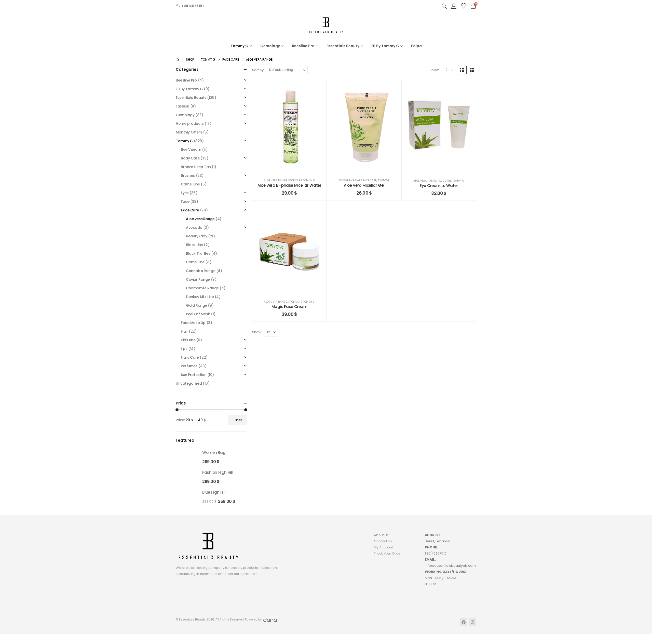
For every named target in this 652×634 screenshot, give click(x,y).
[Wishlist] (463, 5)
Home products (190, 123)
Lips (184, 348)
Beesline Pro (303, 45)
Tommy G (239, 45)
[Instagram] (472, 622)
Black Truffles (198, 253)
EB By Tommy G (385, 45)
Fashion (182, 106)
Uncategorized (189, 383)
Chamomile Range (202, 288)
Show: (435, 70)
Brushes (188, 175)
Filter (238, 420)
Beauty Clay (196, 236)
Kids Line (188, 340)
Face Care (295, 180)
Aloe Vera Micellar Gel (364, 185)
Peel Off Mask (198, 314)
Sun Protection (193, 374)
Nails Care (190, 357)
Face (185, 201)
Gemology (270, 45)
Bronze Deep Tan (196, 166)
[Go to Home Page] (177, 60)
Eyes (184, 192)
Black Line (194, 244)
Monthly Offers (189, 132)
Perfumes (189, 366)
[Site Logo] (326, 25)
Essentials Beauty (343, 45)
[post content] (289, 126)
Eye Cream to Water (439, 185)
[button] (444, 6)
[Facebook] (463, 622)
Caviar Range (198, 279)
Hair (184, 331)
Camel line (195, 262)
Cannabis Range (200, 270)
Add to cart (304, 168)
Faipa (416, 45)
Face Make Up (193, 322)
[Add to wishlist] (319, 87)
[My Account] (454, 6)
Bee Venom (191, 149)
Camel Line (190, 184)
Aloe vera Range (275, 180)
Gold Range (196, 305)
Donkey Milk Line (200, 296)
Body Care (190, 158)
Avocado (194, 227)
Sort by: (258, 70)
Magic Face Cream (289, 306)
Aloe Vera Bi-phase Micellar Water (289, 185)
